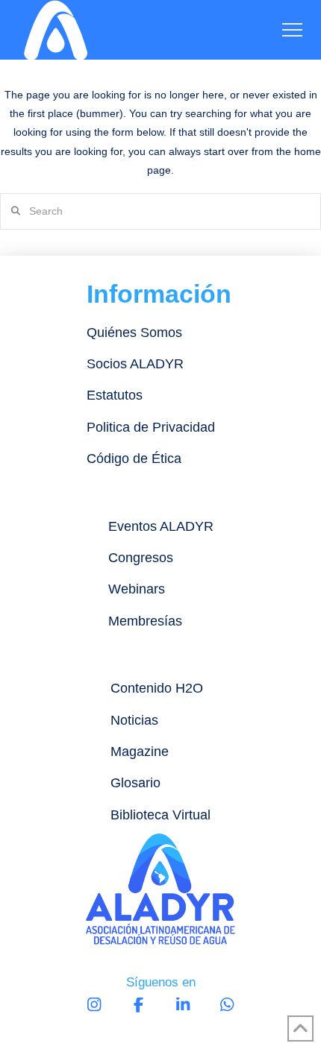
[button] (292, 30)
